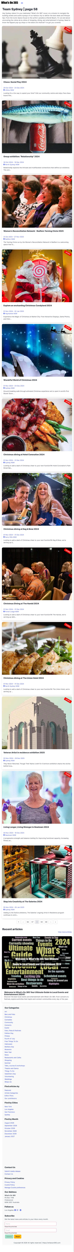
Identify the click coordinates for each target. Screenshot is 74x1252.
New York (8, 1107)
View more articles (65, 932)
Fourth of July (10, 1039)
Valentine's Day (10, 1074)
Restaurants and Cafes (13, 1058)
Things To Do (9, 1071)
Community (9, 1022)
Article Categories (11, 1093)
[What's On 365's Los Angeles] (15, 1210)
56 (28, 922)
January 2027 (10, 1136)
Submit (9, 1237)
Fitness (7, 1036)
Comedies (8, 1020)
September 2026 (11, 1126)
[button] (22, 3)
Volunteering (9, 1076)
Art (6, 1012)
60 (46, 922)
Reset (18, 1237)
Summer (8, 1063)
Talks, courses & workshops (15, 1066)
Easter (7, 1028)
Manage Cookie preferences (15, 1187)
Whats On (8, 1082)
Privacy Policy (10, 1182)
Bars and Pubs (10, 1014)
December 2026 (10, 1134)
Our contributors (11, 1098)
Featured (8, 1090)
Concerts (8, 1025)
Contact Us (9, 1174)
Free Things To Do (11, 1041)
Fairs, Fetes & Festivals (13, 1030)
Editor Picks (9, 1096)
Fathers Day (9, 1033)
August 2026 (9, 1123)
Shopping (8, 1060)
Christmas (8, 1017)
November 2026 (11, 1131)
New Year (8, 1052)
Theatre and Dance (11, 1068)
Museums (8, 1049)
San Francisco (10, 1112)
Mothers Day (9, 1047)
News (7, 1055)
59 (42, 922)
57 (32, 922)
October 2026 (10, 1128)
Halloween (8, 1044)
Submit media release (12, 1171)
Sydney (7, 1115)
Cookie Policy (10, 1185)
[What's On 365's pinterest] (20, 1210)
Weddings (8, 1079)
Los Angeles (9, 1109)
